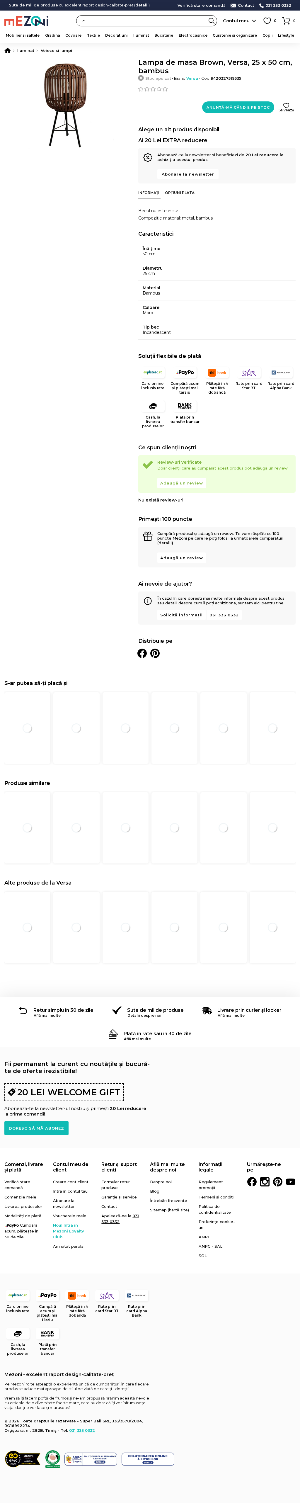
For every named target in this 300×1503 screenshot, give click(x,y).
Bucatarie (163, 35)
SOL (203, 1255)
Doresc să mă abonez (36, 1128)
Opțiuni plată (180, 193)
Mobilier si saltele (23, 35)
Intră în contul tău (70, 1191)
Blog (154, 1191)
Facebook (252, 1181)
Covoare (73, 35)
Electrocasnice (193, 35)
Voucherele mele (69, 1215)
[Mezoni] (7, 50)
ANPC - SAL (210, 1246)
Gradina (52, 35)
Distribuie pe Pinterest (155, 653)
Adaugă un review (181, 483)
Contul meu (236, 20)
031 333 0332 (278, 5)
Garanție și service (119, 1197)
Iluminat (141, 35)
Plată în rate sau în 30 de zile (158, 1033)
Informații (149, 193)
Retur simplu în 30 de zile (63, 1010)
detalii (142, 5)
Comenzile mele (20, 1197)
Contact (246, 5)
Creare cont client (70, 1181)
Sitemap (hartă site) (169, 1210)
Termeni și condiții (216, 1197)
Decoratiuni (116, 35)
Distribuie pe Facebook (142, 653)
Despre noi (161, 1181)
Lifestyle (286, 35)
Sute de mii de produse (155, 1010)
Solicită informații (181, 615)
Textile (93, 35)
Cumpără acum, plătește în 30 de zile (21, 1231)
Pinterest (277, 1181)
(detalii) (165, 542)
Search (211, 21)
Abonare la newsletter (188, 174)
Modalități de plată (22, 1215)
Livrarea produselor (23, 1206)
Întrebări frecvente (168, 1200)
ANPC (204, 1237)
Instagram (265, 1181)
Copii (267, 35)
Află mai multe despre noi (167, 1167)
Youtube (290, 1181)
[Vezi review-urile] (217, 89)
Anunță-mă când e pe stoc (238, 107)
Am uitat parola (68, 1246)
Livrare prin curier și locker (249, 1010)
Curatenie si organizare (235, 35)
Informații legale (210, 1167)
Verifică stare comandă (202, 5)
